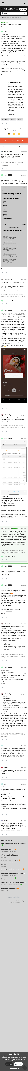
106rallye (6, 767)
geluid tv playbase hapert (8, 878)
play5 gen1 (4, 864)
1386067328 (9, 611)
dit (15, 715)
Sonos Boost (5, 119)
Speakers (3, 857)
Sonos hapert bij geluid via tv (9, 888)
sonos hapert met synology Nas (9, 860)
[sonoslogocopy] (14, 3)
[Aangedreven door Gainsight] (14, 898)
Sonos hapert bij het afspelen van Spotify (12, 873)
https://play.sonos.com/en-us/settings (13, 830)
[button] (2, 9)
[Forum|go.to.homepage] (10, 9)
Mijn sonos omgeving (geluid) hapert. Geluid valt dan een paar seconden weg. (13, 854)
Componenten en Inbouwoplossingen (11, 17)
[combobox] (14, 13)
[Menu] (2, 3)
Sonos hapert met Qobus (8, 849)
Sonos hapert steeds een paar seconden (12, 869)
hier (11, 628)
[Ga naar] (2, 13)
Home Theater (4, 847)
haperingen (13, 119)
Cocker (5, 784)
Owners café (4, 871)
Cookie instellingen (20, 901)
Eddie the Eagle (8, 151)
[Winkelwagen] (25, 3)
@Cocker (3, 823)
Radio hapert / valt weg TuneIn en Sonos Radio (13, 843)
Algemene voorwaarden (9, 901)
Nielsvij (5, 31)
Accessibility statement (14, 902)
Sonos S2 (20, 119)
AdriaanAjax (6, 745)
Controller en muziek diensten (8, 851)
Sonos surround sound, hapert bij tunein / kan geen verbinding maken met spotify (13, 883)
